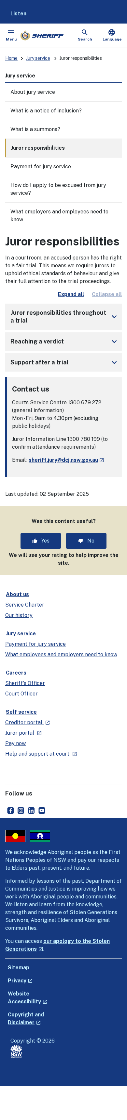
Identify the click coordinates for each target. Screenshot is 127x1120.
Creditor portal (27, 722)
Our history (19, 615)
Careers (16, 673)
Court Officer (21, 694)
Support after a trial (64, 362)
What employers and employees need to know (59, 216)
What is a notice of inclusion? (46, 111)
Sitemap (18, 967)
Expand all (71, 294)
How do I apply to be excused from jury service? (58, 189)
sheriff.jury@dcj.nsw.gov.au (66, 460)
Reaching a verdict (64, 341)
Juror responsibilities (38, 148)
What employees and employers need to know (61, 654)
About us (17, 594)
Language (112, 35)
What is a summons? (35, 129)
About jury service (32, 92)
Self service (21, 712)
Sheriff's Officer (25, 683)
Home (11, 58)
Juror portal (23, 733)
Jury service (38, 58)
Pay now (15, 743)
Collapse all (107, 294)
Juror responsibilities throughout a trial (64, 316)
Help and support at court (41, 754)
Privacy (20, 981)
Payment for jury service (40, 166)
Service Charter (24, 605)
